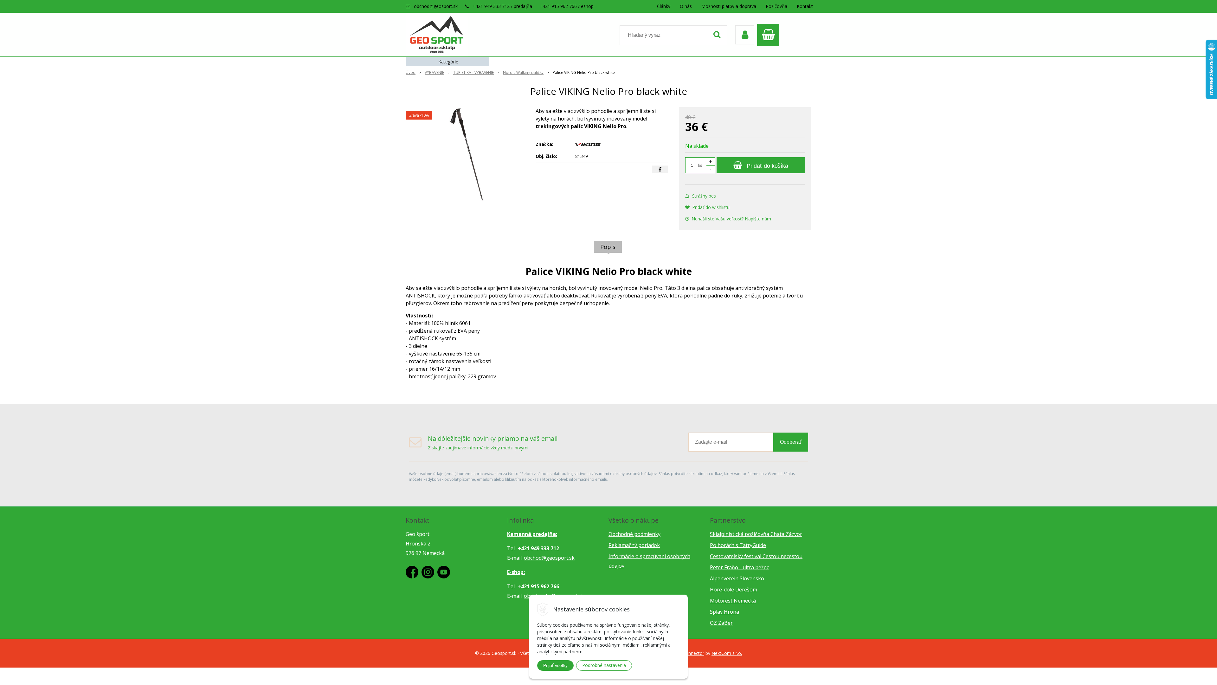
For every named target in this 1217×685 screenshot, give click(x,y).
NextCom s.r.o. (727, 653)
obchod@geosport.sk (436, 6)
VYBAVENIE (434, 72)
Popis (607, 247)
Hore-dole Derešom (733, 589)
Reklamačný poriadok (634, 545)
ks (700, 165)
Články (663, 6)
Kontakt (805, 6)
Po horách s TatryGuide (738, 545)
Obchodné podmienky (634, 534)
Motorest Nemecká (733, 600)
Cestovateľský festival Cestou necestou (756, 556)
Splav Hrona (724, 611)
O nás (686, 6)
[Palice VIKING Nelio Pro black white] (466, 154)
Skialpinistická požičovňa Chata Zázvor (756, 534)
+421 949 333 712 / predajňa (502, 6)
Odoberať (791, 442)
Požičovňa (776, 6)
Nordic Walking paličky (523, 72)
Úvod (410, 72)
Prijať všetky (555, 665)
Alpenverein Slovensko (737, 578)
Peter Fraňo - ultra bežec (739, 567)
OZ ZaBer (721, 622)
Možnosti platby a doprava (728, 6)
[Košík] (769, 35)
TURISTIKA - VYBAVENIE (473, 72)
